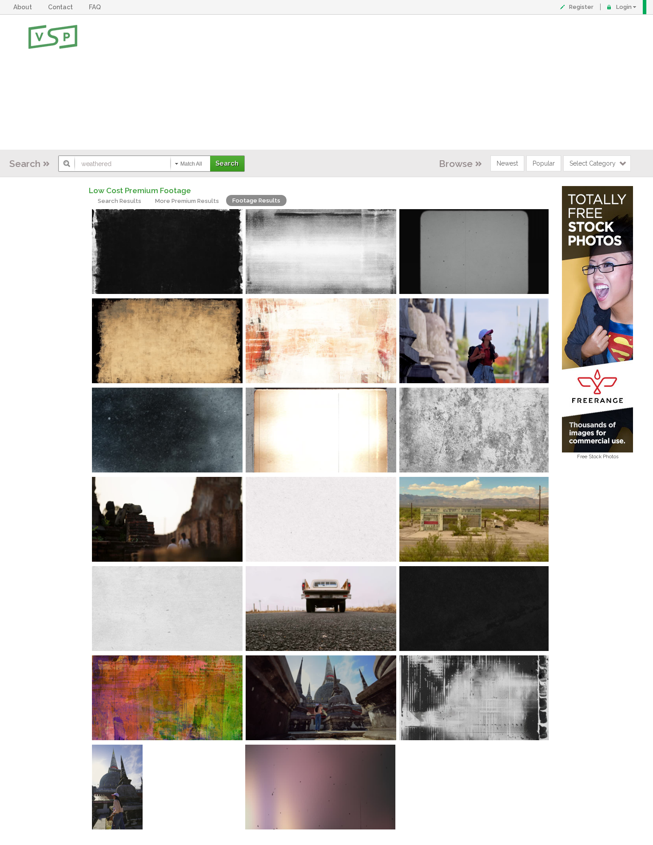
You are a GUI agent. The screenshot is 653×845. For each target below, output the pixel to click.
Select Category (592, 163)
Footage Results (256, 200)
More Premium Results (187, 201)
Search (24, 163)
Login (624, 7)
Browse (456, 163)
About (24, 7)
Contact (62, 7)
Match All (191, 164)
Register (581, 7)
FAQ (96, 7)
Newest (507, 163)
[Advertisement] (355, 82)
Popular (544, 163)
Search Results (119, 201)
